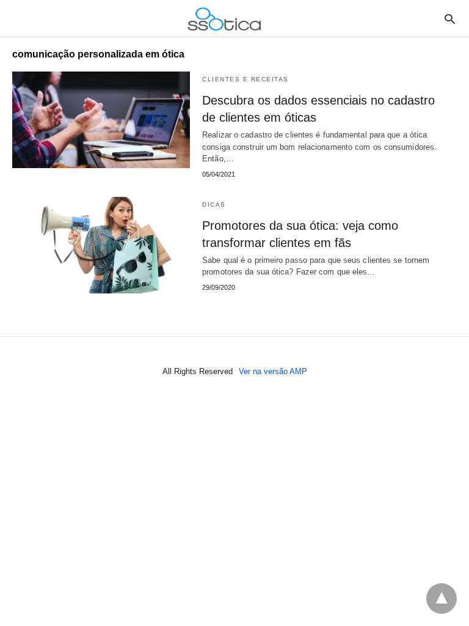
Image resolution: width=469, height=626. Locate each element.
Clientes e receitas (245, 79)
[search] (450, 19)
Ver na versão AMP (273, 371)
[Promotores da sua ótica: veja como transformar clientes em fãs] (101, 245)
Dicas (214, 204)
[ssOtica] (224, 18)
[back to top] (441, 598)
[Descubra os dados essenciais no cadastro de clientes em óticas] (101, 120)
